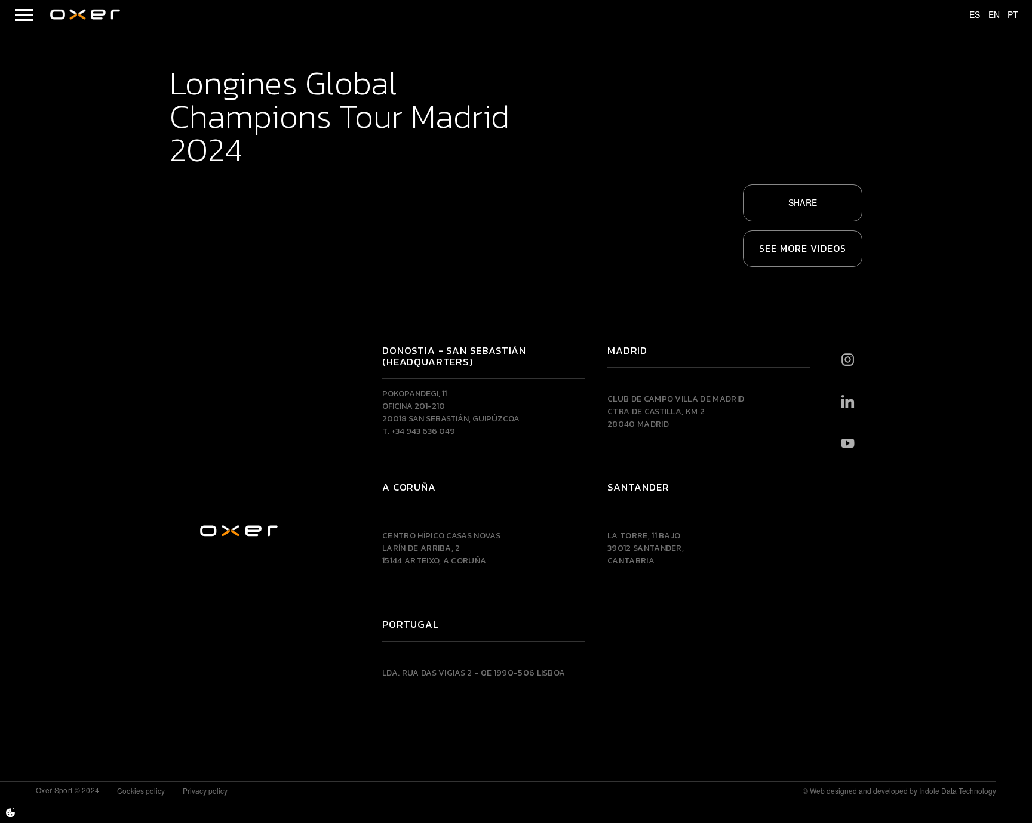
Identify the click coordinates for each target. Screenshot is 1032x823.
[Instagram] (848, 359)
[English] (988, 15)
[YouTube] (848, 443)
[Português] (1007, 15)
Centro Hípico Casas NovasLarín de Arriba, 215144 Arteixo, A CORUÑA (441, 548)
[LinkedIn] (848, 401)
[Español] (969, 15)
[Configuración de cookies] (10, 812)
